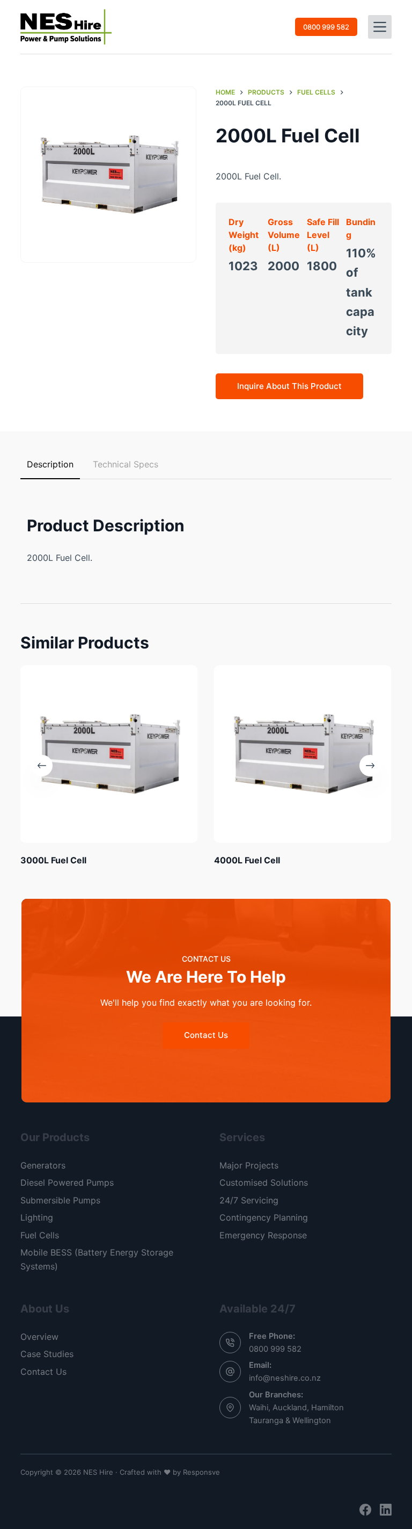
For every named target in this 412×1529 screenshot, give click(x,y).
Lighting (36, 1217)
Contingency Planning (263, 1217)
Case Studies (46, 1353)
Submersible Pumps (60, 1200)
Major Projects (248, 1165)
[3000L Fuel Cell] (109, 754)
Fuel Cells (39, 1235)
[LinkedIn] (386, 1510)
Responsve (201, 1472)
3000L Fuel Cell (53, 860)
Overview (39, 1336)
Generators (42, 1165)
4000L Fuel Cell (247, 860)
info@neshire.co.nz (285, 1378)
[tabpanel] (205, 529)
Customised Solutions (263, 1182)
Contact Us (43, 1371)
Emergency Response (263, 1235)
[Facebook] (365, 1510)
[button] (108, 174)
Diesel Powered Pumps (67, 1182)
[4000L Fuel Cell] (303, 754)
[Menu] (380, 27)
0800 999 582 (326, 27)
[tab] (50, 465)
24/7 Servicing (248, 1200)
